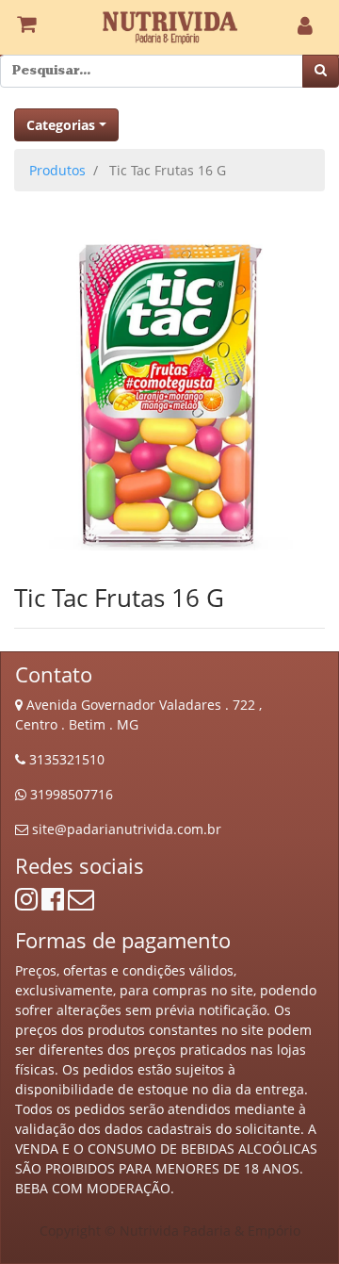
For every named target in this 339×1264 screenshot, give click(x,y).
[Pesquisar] (320, 71)
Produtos (57, 170)
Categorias (60, 125)
